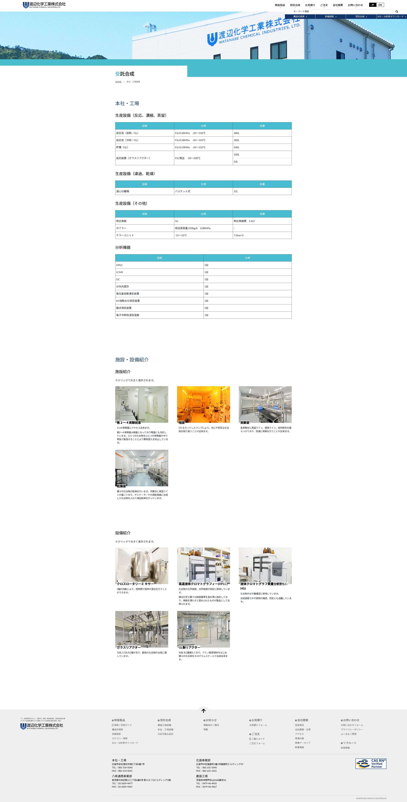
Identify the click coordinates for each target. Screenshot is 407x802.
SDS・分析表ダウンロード (125, 742)
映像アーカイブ (302, 742)
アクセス (299, 734)
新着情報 (299, 747)
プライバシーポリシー (352, 729)
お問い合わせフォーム (352, 725)
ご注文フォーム (257, 743)
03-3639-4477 (125, 783)
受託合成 (295, 5)
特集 (206, 729)
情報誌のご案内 (211, 725)
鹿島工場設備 (164, 725)
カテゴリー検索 (120, 738)
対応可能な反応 (165, 734)
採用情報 (345, 747)
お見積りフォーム (258, 725)
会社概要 (338, 5)
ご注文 (324, 5)
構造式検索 (117, 729)
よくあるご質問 (348, 734)
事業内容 (299, 738)
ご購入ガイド (258, 738)
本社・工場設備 (165, 729)
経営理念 (299, 725)
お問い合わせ (355, 5)
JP (372, 4)
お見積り (310, 5)
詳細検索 (116, 734)
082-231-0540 (209, 767)
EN (380, 4)
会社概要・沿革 (303, 729)
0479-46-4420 (209, 783)
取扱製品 (280, 5)
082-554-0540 (125, 767)
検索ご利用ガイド (123, 725)
